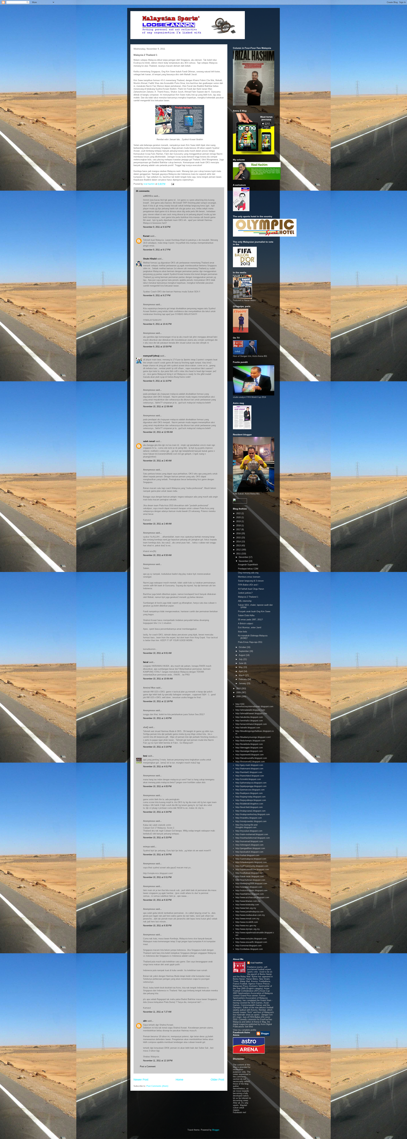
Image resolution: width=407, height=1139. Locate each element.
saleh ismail (149, 441)
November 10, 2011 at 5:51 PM (157, 877)
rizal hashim (256, 963)
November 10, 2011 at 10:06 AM (158, 678)
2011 (238, 553)
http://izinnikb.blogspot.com (248, 779)
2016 (238, 533)
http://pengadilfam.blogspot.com (250, 848)
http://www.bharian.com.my (247, 901)
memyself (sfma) (151, 356)
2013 (238, 545)
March (242, 675)
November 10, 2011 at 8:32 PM (157, 900)
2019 (238, 521)
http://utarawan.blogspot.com (248, 887)
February (243, 679)
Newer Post (141, 1079)
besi (145, 756)
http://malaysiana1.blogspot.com (250, 811)
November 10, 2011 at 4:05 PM (157, 786)
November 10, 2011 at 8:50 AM (157, 555)
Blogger (215, 1130)
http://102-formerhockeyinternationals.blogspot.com (254, 705)
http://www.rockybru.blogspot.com (251, 938)
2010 (238, 688)
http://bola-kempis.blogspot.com (250, 740)
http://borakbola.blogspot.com (249, 744)
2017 (238, 529)
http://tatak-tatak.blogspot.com (249, 876)
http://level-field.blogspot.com (249, 807)
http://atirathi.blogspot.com (247, 727)
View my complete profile (244, 1030)
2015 (238, 537)
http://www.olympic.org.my (247, 929)
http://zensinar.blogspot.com (248, 945)
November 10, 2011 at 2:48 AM (157, 524)
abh (145, 1021)
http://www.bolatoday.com (247, 904)
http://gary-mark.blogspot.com (249, 765)
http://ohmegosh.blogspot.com (249, 845)
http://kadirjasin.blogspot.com (249, 793)
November (244, 561)
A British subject (245, 623)
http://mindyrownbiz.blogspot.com (250, 821)
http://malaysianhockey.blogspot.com (252, 814)
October (243, 647)
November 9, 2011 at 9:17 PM (156, 249)
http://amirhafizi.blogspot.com (249, 720)
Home (179, 1079)
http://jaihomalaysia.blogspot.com (250, 783)
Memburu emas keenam (249, 577)
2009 (238, 692)
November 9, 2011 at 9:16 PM (156, 227)
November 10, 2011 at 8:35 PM (157, 925)
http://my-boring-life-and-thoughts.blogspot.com (246, 826)
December (244, 557)
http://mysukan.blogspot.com (248, 831)
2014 (238, 541)
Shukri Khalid (150, 259)
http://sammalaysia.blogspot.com (250, 859)
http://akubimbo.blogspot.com (249, 717)
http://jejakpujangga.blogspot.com (250, 786)
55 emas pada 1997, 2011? (250, 619)
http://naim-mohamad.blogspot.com (251, 834)
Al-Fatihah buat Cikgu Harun (251, 589)
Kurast (146, 236)
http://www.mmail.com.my (247, 918)
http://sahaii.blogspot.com (247, 855)
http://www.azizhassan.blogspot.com (252, 897)
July (241, 659)
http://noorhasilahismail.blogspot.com (252, 838)
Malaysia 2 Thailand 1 (248, 597)
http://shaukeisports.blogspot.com (251, 862)
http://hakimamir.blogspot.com (249, 768)
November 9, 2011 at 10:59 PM (157, 346)
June (241, 663)
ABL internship (245, 601)
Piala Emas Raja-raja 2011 (250, 642)
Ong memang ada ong (248, 572)
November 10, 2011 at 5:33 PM (157, 837)
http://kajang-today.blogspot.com (250, 797)
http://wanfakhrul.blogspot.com (249, 894)
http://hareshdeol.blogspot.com (249, 776)
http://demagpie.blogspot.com (249, 747)
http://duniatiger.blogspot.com (249, 751)
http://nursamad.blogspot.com (249, 841)
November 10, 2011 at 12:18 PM (158, 701)
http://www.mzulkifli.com (246, 922)
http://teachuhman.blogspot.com (250, 880)
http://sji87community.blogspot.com (251, 866)
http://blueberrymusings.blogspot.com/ (253, 737)
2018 (238, 525)
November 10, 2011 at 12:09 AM (158, 432)
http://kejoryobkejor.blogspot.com (250, 800)
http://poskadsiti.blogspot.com (249, 852)
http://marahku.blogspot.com (248, 818)
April (241, 671)
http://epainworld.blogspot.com (249, 754)
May (241, 667)
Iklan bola (242, 631)
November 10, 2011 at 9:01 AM (157, 653)
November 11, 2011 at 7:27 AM (157, 1012)
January (243, 683)
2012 (238, 549)
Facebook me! (239, 1112)
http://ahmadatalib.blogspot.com (250, 710)
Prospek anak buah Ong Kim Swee (254, 611)
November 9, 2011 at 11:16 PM (157, 381)
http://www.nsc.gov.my (245, 925)
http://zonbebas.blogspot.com (249, 949)
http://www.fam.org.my (245, 908)
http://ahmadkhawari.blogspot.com (251, 713)
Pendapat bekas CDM (248, 569)
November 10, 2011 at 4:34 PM (157, 812)
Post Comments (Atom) (157, 1086)
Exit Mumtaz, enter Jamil (249, 627)
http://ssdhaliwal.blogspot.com (249, 873)
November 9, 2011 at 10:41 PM (157, 324)
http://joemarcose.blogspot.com (250, 790)
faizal (145, 662)
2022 (238, 513)
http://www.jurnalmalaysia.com (249, 911)
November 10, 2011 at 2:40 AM (157, 460)
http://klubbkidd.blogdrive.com (249, 803)
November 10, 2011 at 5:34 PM (157, 854)
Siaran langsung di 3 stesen (251, 581)
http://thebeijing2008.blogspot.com (251, 883)
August (242, 655)
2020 (238, 517)
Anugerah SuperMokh (248, 564)
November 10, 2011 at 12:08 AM (158, 406)
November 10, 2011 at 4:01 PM (157, 766)
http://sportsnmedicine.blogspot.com (252, 869)
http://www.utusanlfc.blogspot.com (251, 942)
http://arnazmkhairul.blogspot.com (251, 724)
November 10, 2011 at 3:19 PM (157, 747)
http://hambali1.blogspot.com (248, 772)
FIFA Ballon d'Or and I (248, 585)
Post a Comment (147, 1066)
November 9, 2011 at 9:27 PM (156, 295)
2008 (238, 696)
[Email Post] (172, 184)
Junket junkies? (245, 593)
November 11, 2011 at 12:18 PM (157, 1060)
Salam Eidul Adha (246, 615)
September (244, 651)
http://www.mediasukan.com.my (250, 915)
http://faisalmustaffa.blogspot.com (251, 758)
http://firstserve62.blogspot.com (250, 761)
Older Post (217, 1079)
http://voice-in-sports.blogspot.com (251, 890)
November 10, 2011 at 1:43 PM (157, 718)
